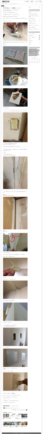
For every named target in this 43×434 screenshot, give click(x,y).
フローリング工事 (35, 50)
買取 (30, 55)
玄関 (29, 55)
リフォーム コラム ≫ (37, 1)
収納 (32, 52)
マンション (38, 50)
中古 (37, 51)
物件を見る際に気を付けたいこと (32, 23)
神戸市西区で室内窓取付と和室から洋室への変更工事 (34, 16)
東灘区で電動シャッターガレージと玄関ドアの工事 (34, 12)
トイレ (29, 50)
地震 (38, 52)
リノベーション (30, 51)
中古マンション (30, 52)
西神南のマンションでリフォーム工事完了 (33, 25)
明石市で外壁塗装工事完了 (32, 18)
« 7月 (29, 64)
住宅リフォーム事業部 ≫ (27, 1)
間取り (35, 55)
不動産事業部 (31, 35)
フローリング (32, 50)
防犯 (36, 55)
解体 (30, 44)
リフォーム (35, 51)
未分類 (30, 42)
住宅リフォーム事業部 (32, 37)
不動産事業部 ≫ (32, 1)
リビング (33, 51)
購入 (33, 55)
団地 (35, 52)
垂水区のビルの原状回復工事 (32, 27)
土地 (36, 52)
